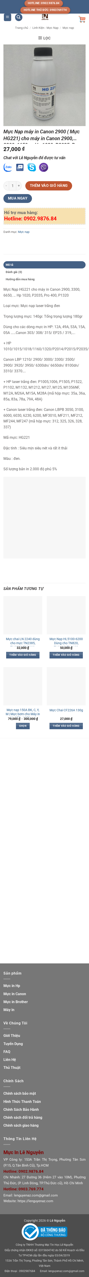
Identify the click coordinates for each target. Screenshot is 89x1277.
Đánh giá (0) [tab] (14, 272)
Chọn (22, 725)
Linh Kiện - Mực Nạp (45, 27)
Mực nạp (68, 27)
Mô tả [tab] (9, 264)
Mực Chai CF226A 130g (66, 710)
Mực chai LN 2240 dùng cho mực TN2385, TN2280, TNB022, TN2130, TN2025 (23, 645)
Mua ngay (18, 198)
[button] (7, 17)
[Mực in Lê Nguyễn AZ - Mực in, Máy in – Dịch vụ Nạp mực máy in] (45, 17)
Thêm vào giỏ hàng (49, 186)
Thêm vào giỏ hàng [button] (22, 654)
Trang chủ (21, 27)
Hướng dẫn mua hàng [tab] (20, 279)
